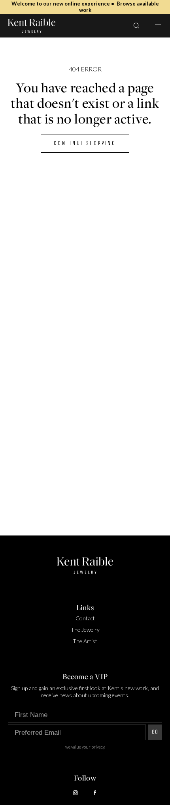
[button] (136, 25)
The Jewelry (85, 629)
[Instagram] (75, 792)
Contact (85, 618)
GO (155, 732)
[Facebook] (95, 792)
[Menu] (153, 25)
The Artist (85, 641)
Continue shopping (85, 143)
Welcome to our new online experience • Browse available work (85, 6)
